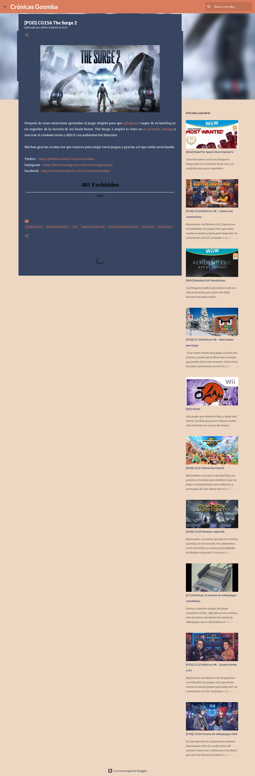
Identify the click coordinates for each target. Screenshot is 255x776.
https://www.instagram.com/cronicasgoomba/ (78, 165)
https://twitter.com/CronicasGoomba (66, 159)
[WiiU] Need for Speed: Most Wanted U (210, 152)
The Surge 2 (165, 226)
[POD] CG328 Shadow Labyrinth (205, 531)
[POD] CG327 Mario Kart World (205, 468)
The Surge (148, 226)
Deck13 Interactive (93, 226)
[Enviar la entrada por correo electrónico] (26, 222)
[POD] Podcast (34, 226)
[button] (26, 35)
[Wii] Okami (193, 408)
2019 (75, 226)
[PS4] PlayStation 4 (57, 226)
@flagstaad (131, 123)
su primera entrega (158, 129)
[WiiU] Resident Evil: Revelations (205, 280)
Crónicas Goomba (34, 6)
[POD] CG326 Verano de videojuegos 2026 (211, 734)
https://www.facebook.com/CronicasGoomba (75, 171)
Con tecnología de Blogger (129, 770)
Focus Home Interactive (123, 226)
